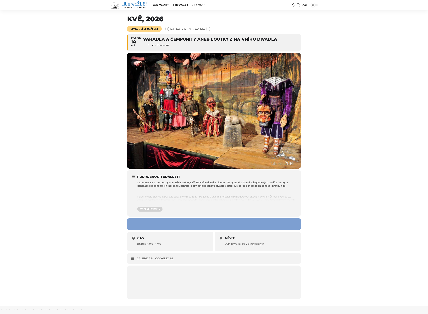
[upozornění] (293, 5)
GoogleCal (164, 258)
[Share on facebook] (194, 224)
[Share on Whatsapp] (214, 224)
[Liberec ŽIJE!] (129, 5)
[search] (298, 5)
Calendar (144, 258)
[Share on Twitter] (204, 224)
